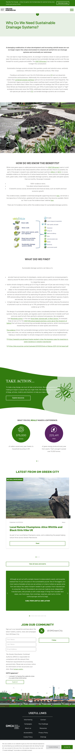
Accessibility (28, 733)
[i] (51, 75)
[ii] (32, 92)
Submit (15, 682)
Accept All (67, 747)
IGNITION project (41, 61)
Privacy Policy (43, 733)
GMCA (53, 172)
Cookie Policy (28, 737)
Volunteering (28, 720)
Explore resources (18, 398)
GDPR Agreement (12, 673)
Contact (43, 720)
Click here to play (63, 3)
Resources (43, 728)
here (58, 196)
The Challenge (43, 724)
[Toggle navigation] (72, 10)
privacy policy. (18, 669)
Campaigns (28, 724)
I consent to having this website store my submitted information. (21, 677)
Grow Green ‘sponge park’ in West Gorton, (45, 319)
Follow (54, 640)
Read (37, 543)
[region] (37, 746)
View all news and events (37, 564)
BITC (59, 172)
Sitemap (43, 737)
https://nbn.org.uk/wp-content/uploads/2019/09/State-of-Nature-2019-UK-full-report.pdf (38, 346)
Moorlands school (17, 319)
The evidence (10, 330)
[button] (37, 14)
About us (28, 728)
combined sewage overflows (24, 80)
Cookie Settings (53, 747)
